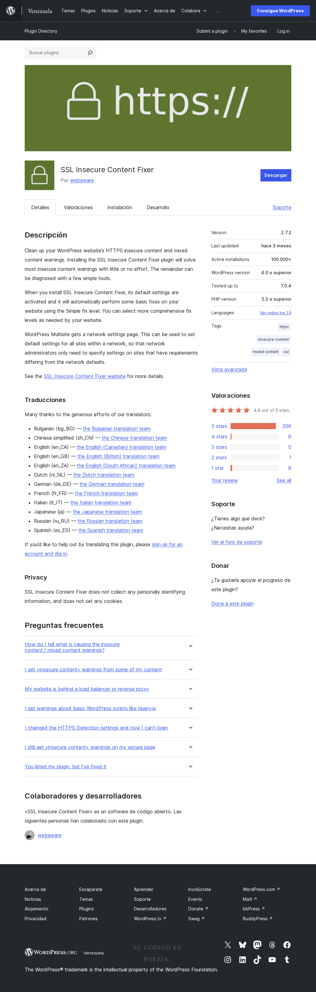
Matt (250, 899)
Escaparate (90, 889)
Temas (86, 899)
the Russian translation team (110, 521)
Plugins (86, 908)
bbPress (254, 908)
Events (195, 899)
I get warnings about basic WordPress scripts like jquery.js (90, 708)
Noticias (33, 899)
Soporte (282, 207)
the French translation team (106, 493)
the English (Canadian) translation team (121, 447)
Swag (196, 918)
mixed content (266, 351)
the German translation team (112, 484)
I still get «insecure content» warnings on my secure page (90, 747)
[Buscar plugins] (90, 53)
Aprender (143, 889)
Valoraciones (78, 207)
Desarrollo (158, 207)
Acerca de (35, 889)
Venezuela (94, 952)
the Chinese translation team (134, 438)
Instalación (119, 207)
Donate (198, 908)
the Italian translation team (101, 502)
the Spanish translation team (110, 530)
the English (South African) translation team (126, 465)
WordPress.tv (150, 918)
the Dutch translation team (103, 475)
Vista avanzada (229, 369)
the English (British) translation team (118, 456)
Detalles (40, 207)
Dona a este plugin (232, 603)
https (284, 326)
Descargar (275, 175)
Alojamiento (36, 908)
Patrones (88, 918)
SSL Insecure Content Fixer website (85, 376)
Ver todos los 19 (275, 312)
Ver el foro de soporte (236, 542)
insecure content (273, 339)
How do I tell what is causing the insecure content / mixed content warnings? (72, 647)
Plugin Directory (41, 31)
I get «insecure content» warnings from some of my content (93, 670)
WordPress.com (261, 889)
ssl (286, 351)
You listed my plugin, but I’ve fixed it (65, 767)
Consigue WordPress (280, 10)
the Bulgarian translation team (117, 428)
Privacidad (35, 918)
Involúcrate (199, 889)
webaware (82, 180)
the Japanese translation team (107, 512)
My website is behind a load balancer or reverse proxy (87, 689)
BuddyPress (258, 918)
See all (283, 480)
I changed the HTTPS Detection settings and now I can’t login (96, 728)
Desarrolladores (150, 908)
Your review (224, 480)
